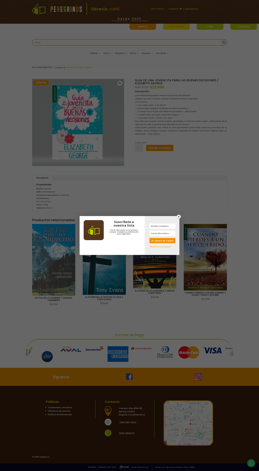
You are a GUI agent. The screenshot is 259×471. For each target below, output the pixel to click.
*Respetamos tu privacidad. (160, 247)
